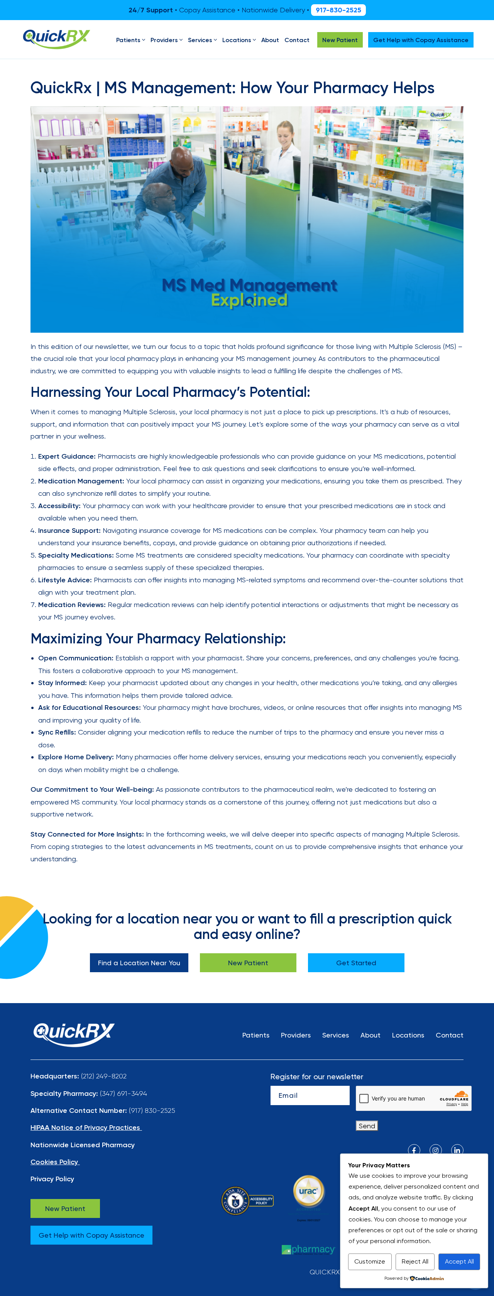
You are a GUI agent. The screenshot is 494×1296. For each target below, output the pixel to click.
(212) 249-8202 (104, 1076)
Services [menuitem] (200, 40)
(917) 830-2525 (152, 1110)
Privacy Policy (52, 1179)
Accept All (459, 1261)
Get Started (356, 963)
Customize (369, 1261)
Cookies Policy (54, 1162)
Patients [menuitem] (128, 40)
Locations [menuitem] (236, 40)
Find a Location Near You (139, 963)
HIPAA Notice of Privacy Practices (85, 1127)
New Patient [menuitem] (340, 40)
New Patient (248, 963)
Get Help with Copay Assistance (91, 1235)
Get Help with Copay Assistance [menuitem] (421, 40)
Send (367, 1126)
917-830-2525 (338, 9)
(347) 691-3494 (123, 1093)
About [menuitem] (270, 40)
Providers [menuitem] (164, 40)
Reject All (415, 1261)
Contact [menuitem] (297, 40)
